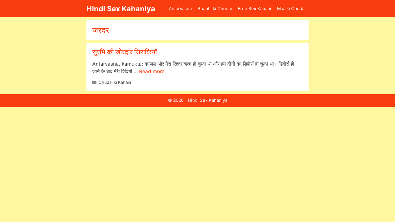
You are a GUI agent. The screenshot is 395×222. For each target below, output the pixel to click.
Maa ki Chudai (291, 8)
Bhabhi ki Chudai (215, 8)
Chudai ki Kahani (115, 82)
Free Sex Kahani (254, 8)
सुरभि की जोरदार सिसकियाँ (124, 52)
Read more (152, 71)
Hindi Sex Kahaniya (120, 8)
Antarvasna (180, 8)
